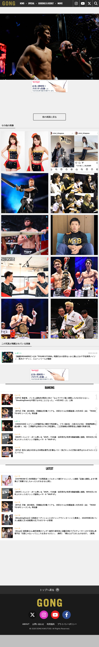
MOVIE (60, 3)
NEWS (22, 3)
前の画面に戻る (49, 117)
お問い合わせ (38, 624)
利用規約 (51, 624)
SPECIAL (31, 3)
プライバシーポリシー (67, 624)
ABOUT (25, 624)
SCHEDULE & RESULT (46, 3)
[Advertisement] (49, 562)
